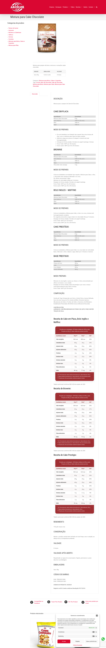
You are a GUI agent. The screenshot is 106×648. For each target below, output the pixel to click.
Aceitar (64, 641)
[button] (97, 615)
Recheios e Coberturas (15, 32)
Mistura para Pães (14, 45)
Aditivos (11, 34)
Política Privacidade (77, 645)
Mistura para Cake (49, 84)
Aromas (11, 37)
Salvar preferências (91, 641)
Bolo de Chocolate (46, 82)
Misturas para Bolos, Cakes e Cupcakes (50, 80)
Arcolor (38, 82)
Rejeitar (78, 641)
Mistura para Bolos (38, 84)
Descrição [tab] (35, 94)
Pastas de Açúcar (13, 28)
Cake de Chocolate (57, 82)
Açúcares (11, 30)
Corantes (11, 39)
